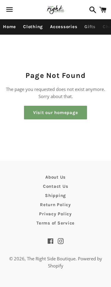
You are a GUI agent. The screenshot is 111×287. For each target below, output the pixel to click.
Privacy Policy (55, 214)
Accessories (63, 26)
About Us (55, 177)
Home (9, 26)
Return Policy (55, 204)
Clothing (33, 26)
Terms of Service (55, 223)
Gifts (90, 26)
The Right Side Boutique (51, 259)
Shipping (55, 195)
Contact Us (55, 186)
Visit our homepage (55, 112)
